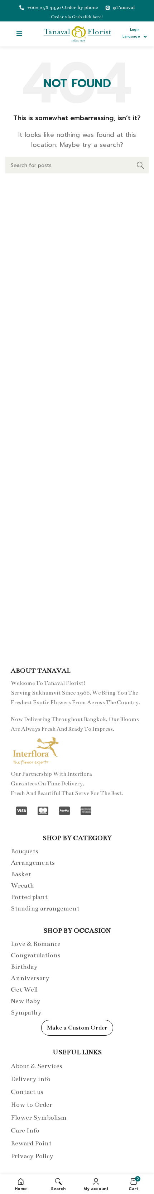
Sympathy (26, 1012)
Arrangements (33, 863)
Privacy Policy (32, 1156)
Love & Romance (36, 944)
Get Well (24, 989)
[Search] (140, 165)
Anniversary (30, 978)
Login (134, 29)
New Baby (25, 1001)
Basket (21, 874)
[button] (19, 34)
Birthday (24, 967)
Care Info (25, 1130)
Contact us (27, 1092)
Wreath (22, 885)
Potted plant (29, 897)
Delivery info (30, 1079)
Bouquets (24, 851)
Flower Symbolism (39, 1117)
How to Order (31, 1105)
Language (131, 36)
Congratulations (36, 955)
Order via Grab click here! (77, 16)
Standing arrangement (45, 908)
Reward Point (31, 1143)
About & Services (36, 1066)
